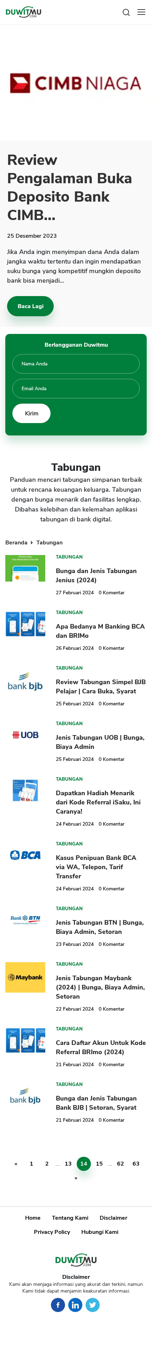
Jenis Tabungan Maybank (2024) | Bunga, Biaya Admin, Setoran (100, 987)
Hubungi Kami (99, 1232)
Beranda (17, 543)
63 (136, 1164)
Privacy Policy (52, 1232)
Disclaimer (113, 1218)
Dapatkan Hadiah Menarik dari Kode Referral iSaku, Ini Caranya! (98, 802)
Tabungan (49, 543)
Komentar (111, 592)
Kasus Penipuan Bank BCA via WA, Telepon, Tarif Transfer (96, 867)
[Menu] (141, 12)
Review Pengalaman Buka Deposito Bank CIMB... (69, 187)
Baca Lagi (30, 306)
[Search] (126, 11)
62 (120, 1164)
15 (99, 1164)
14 (83, 1164)
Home (33, 1218)
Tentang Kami (70, 1218)
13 (68, 1164)
